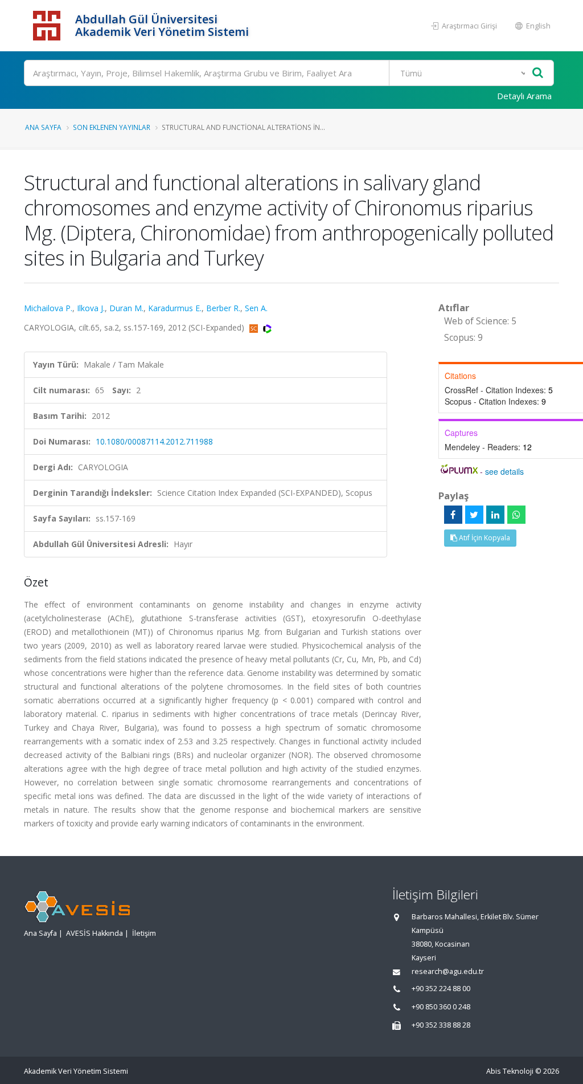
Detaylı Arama (524, 95)
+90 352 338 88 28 (441, 1025)
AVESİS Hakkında (94, 933)
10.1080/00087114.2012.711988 (154, 441)
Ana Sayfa (43, 127)
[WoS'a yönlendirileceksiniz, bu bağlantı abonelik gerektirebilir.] (267, 327)
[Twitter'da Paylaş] (474, 515)
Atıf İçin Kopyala (483, 538)
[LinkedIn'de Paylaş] (495, 515)
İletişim (144, 933)
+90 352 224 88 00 (441, 988)
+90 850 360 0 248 (441, 1007)
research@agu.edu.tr (448, 971)
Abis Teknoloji (509, 1071)
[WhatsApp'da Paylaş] (516, 515)
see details (504, 471)
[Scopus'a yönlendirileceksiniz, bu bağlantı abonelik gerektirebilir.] (254, 327)
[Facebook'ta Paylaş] (453, 515)
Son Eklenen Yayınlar (111, 127)
